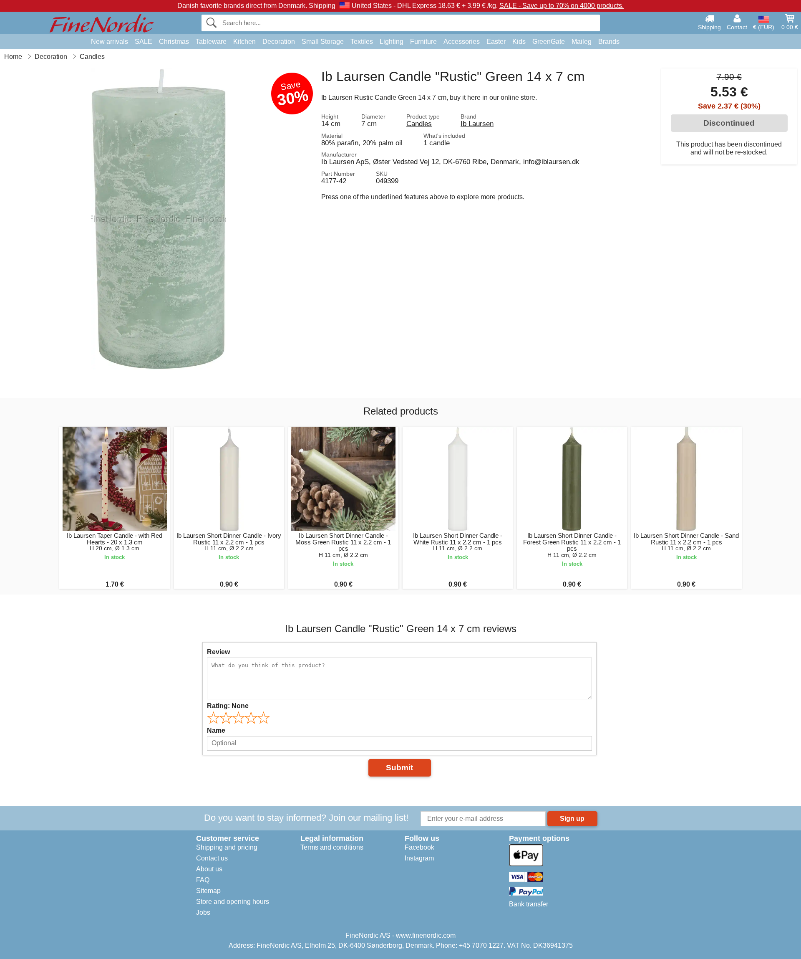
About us (209, 869)
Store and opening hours (232, 901)
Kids (519, 41)
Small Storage (323, 41)
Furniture (423, 41)
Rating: (228, 705)
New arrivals (109, 41)
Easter (496, 41)
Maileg (582, 41)
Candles (419, 123)
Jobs (203, 912)
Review (218, 651)
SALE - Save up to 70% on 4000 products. (561, 5)
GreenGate (548, 41)
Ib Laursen (477, 123)
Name (216, 730)
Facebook (419, 847)
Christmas (174, 41)
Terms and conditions (331, 847)
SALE (143, 41)
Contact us (212, 858)
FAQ (202, 879)
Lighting (391, 41)
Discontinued (729, 123)
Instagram (419, 858)
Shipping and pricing (226, 847)
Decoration (278, 41)
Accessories (461, 41)
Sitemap (208, 890)
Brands (609, 41)
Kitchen (244, 41)
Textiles (361, 41)
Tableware (211, 41)
